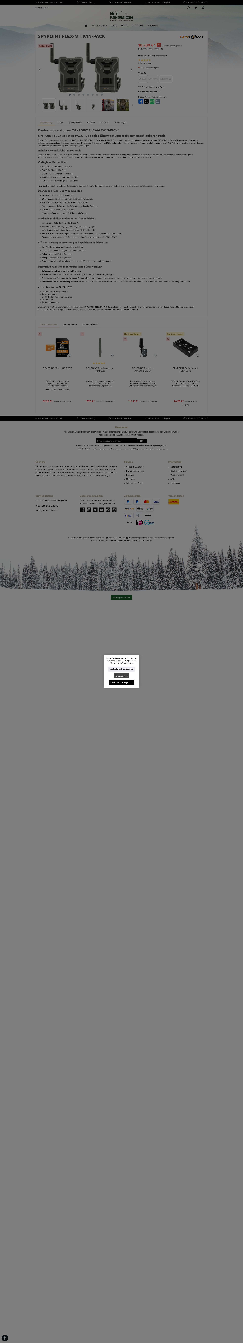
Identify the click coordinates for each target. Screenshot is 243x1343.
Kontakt (130, 475)
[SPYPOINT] (192, 37)
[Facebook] (82, 510)
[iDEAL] (139, 522)
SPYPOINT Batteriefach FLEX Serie (185, 369)
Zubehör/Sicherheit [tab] (90, 324)
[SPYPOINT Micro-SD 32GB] (57, 347)
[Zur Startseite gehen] (121, 16)
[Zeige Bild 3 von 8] (79, 95)
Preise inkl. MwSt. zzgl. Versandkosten (152, 56)
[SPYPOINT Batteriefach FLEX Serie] (186, 347)
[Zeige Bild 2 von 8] (74, 95)
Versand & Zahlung (135, 467)
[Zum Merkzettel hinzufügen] (69, 355)
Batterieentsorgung (135, 471)
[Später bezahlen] (137, 502)
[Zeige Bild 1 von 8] (70, 95)
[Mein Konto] (203, 7)
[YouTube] (101, 510)
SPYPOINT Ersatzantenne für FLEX (100, 369)
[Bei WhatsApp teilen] (152, 101)
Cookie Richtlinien (178, 471)
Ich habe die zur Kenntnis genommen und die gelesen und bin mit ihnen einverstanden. (122, 449)
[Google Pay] (150, 509)
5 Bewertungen (144, 63)
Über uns (130, 479)
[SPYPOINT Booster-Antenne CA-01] (143, 347)
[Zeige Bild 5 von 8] (88, 95)
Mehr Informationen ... (125, 663)
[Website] (114, 510)
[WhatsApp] (108, 510)
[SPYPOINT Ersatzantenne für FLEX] (100, 347)
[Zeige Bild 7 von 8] (97, 95)
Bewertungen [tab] (120, 122)
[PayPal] (128, 502)
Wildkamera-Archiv (135, 483)
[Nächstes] (131, 70)
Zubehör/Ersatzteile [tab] (48, 324)
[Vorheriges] (40, 70)
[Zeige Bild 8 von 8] (102, 95)
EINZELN (142, 79)
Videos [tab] (60, 122)
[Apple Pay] (140, 509)
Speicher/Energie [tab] (69, 324)
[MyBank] (149, 522)
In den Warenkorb (57, 400)
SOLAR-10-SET (166, 79)
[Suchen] (188, 7)
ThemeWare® (146, 540)
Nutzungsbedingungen (157, 446)
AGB (134, 449)
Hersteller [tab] (91, 122)
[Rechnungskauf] (137, 515)
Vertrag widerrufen (121, 598)
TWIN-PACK (153, 79)
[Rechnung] (148, 515)
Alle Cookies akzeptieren (121, 683)
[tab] (46, 122)
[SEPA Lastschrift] (128, 515)
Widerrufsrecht (177, 475)
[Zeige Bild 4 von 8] (83, 95)
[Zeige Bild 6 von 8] (93, 95)
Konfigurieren (121, 676)
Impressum (175, 483)
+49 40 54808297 (200, 2)
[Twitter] (95, 510)
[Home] (86, 25)
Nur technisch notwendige (121, 669)
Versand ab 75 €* (55, 2)
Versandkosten (115, 538)
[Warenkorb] (208, 6)
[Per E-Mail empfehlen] (158, 101)
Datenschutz (176, 467)
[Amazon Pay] (129, 509)
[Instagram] (89, 510)
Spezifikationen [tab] (75, 122)
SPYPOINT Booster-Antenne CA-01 (143, 369)
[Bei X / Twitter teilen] (146, 101)
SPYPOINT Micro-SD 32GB (57, 368)
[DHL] (173, 502)
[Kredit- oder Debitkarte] (151, 502)
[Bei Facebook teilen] (141, 101)
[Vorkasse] (129, 522)
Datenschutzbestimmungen (97, 449)
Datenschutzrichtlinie (135, 446)
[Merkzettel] (196, 7)
